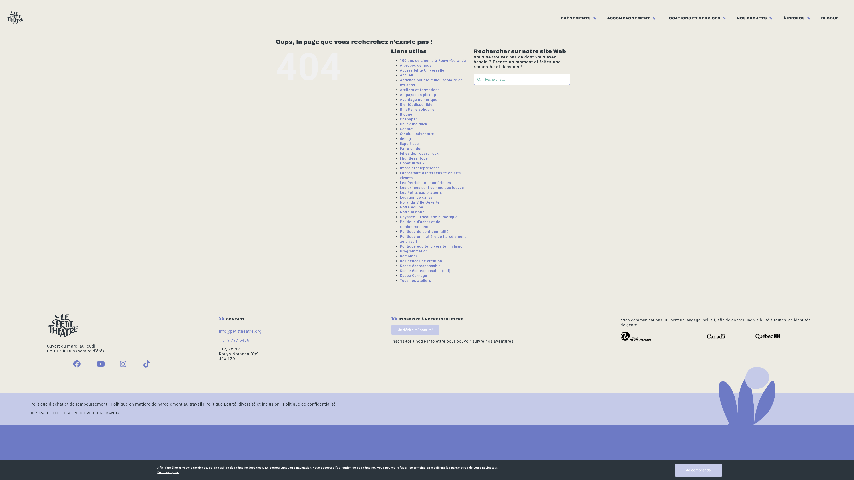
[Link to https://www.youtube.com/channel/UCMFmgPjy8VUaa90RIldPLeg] (104, 364)
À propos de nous (415, 65)
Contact (407, 129)
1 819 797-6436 (234, 340)
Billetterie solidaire (417, 109)
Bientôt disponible (416, 104)
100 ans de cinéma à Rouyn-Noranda (433, 60)
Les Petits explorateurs (421, 192)
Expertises (409, 144)
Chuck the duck (413, 124)
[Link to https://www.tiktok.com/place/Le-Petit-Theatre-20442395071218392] (151, 364)
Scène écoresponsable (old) (425, 271)
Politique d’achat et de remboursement (68, 404)
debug (405, 139)
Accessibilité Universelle (422, 70)
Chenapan (409, 119)
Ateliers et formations (420, 90)
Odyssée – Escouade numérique (429, 217)
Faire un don (411, 148)
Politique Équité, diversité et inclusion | (244, 404)
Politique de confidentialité (424, 232)
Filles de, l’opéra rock (419, 153)
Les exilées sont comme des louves (432, 188)
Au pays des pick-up (418, 95)
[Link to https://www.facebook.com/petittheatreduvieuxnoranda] (81, 364)
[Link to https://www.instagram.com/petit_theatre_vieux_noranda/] (127, 364)
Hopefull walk (412, 163)
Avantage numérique (418, 100)
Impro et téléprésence (420, 168)
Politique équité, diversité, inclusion (432, 246)
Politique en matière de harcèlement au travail (156, 404)
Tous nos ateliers (415, 280)
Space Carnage (413, 276)
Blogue (406, 114)
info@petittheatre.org (240, 331)
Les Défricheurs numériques (425, 183)
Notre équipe (411, 207)
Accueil (406, 75)
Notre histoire (412, 212)
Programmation (414, 251)
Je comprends (698, 470)
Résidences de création (421, 261)
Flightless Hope (414, 158)
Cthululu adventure (417, 134)
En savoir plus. (168, 472)
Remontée (409, 256)
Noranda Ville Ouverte (420, 202)
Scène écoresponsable (420, 266)
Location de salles (416, 197)
